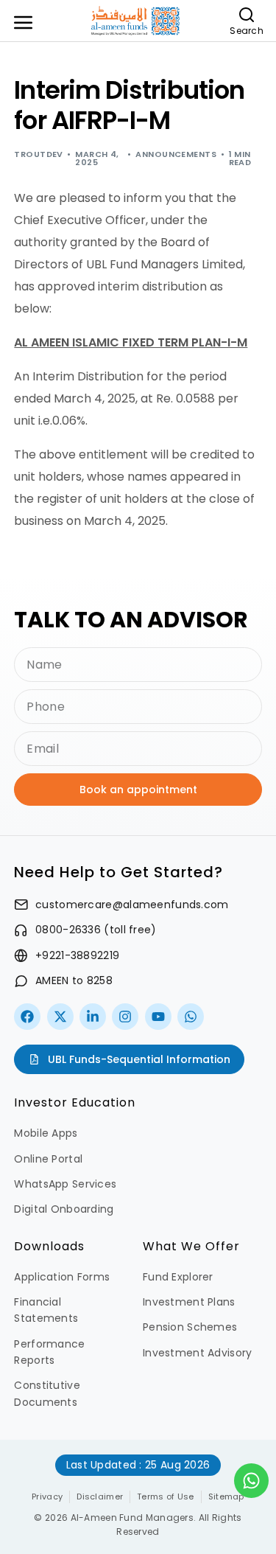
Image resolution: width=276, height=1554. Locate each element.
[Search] (246, 15)
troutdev (38, 154)
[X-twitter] (60, 1016)
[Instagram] (125, 1016)
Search (246, 30)
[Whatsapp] (190, 1016)
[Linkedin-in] (92, 1016)
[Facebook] (27, 1016)
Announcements (175, 154)
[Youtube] (158, 1016)
